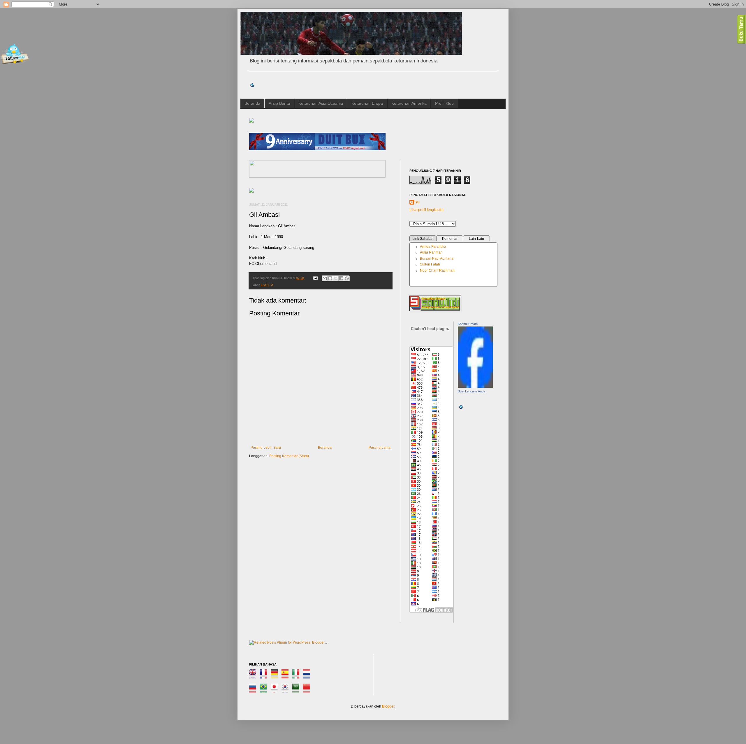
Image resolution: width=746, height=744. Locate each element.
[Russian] (254, 690)
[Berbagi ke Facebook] (341, 278)
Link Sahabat (422, 239)
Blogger (388, 706)
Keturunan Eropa (367, 103)
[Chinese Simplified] (308, 690)
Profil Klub (444, 103)
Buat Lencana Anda (471, 391)
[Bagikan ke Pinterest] (347, 278)
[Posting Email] (315, 278)
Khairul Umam (468, 324)
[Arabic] (297, 690)
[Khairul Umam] (475, 387)
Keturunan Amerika (409, 103)
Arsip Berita (279, 103)
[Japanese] (276, 690)
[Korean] (286, 690)
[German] (276, 676)
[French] (265, 676)
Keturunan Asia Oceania (320, 103)
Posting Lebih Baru (266, 448)
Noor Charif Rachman (437, 270)
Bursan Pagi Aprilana (436, 258)
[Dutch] (308, 676)
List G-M (267, 285)
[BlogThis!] (330, 278)
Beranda (252, 103)
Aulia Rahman (431, 252)
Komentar (450, 239)
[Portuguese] (265, 690)
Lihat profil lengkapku (426, 210)
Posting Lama (379, 448)
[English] (254, 676)
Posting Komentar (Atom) (289, 456)
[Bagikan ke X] (336, 278)
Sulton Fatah (430, 264)
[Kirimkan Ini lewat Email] (325, 278)
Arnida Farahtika (433, 246)
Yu (417, 202)
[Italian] (297, 676)
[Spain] (286, 676)
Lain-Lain (476, 239)
